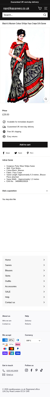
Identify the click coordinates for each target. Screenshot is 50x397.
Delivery (28, 321)
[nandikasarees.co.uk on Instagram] (26, 370)
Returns (28, 324)
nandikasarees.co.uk (16, 8)
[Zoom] (45, 99)
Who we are (6, 321)
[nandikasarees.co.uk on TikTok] (41, 370)
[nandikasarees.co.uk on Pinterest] (36, 370)
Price (4, 110)
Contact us (6, 324)
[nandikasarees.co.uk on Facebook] (31, 370)
